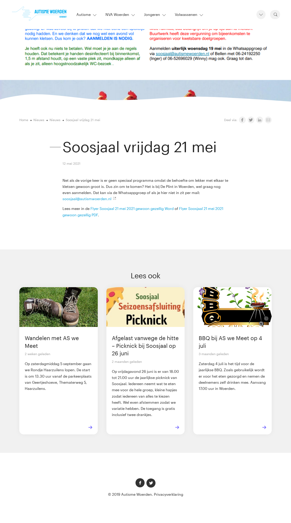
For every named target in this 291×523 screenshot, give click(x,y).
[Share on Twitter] (251, 120)
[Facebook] (140, 482)
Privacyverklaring (168, 494)
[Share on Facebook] (242, 120)
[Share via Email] (268, 120)
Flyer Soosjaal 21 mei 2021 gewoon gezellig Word (132, 208)
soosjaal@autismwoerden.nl (87, 199)
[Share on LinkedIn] (259, 120)
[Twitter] (151, 483)
